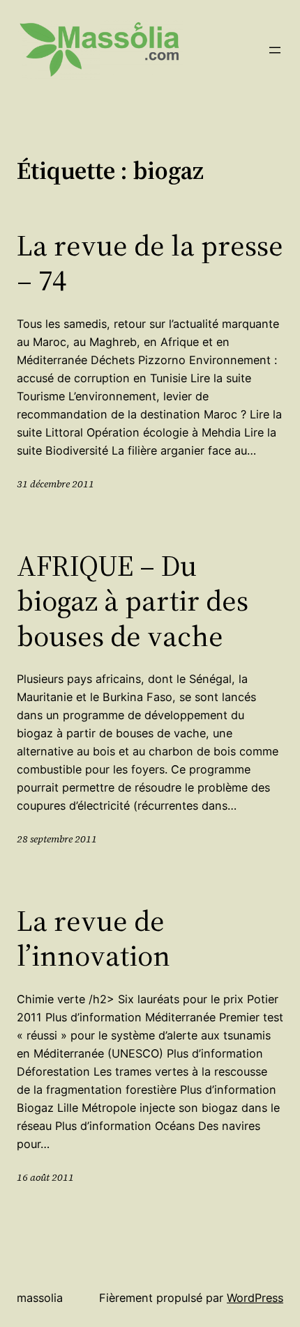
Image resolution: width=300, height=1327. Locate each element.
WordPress (255, 1298)
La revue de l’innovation (93, 938)
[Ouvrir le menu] (275, 50)
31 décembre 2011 (55, 484)
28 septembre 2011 (57, 839)
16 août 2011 (45, 1177)
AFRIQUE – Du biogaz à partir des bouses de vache (132, 600)
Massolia (40, 1298)
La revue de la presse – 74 (150, 263)
